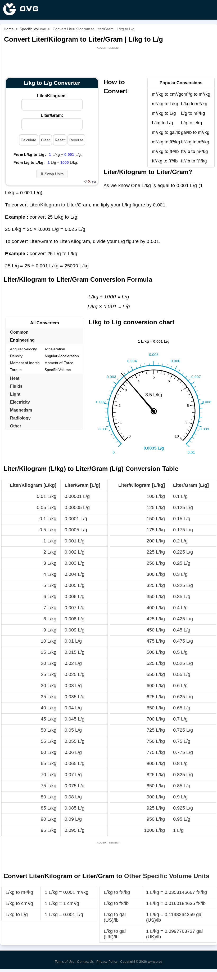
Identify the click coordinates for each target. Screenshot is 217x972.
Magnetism (21, 410)
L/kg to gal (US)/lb (115, 917)
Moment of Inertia (25, 363)
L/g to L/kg (191, 122)
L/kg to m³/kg (194, 103)
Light (15, 394)
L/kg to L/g (162, 122)
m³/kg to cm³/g (166, 94)
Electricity (20, 402)
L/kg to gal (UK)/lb (115, 934)
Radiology (20, 418)
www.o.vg (155, 962)
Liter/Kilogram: (52, 96)
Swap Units (52, 174)
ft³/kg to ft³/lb (165, 161)
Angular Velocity (23, 349)
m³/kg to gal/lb (166, 132)
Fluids (16, 386)
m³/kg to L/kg (165, 103)
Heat (14, 378)
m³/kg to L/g (164, 113)
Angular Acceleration (61, 356)
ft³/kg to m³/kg (195, 141)
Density (16, 356)
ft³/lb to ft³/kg (194, 161)
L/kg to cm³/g (19, 903)
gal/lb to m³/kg (195, 132)
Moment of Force (58, 363)
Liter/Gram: (52, 115)
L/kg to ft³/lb (116, 903)
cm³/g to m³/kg (195, 94)
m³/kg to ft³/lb (165, 151)
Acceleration (54, 349)
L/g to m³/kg (193, 113)
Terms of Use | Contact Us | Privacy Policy (86, 962)
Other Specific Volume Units (166, 876)
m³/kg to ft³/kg (166, 141)
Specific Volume (57, 370)
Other (15, 426)
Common (19, 332)
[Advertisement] (108, 62)
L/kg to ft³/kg (117, 892)
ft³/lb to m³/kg (194, 151)
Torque (16, 370)
